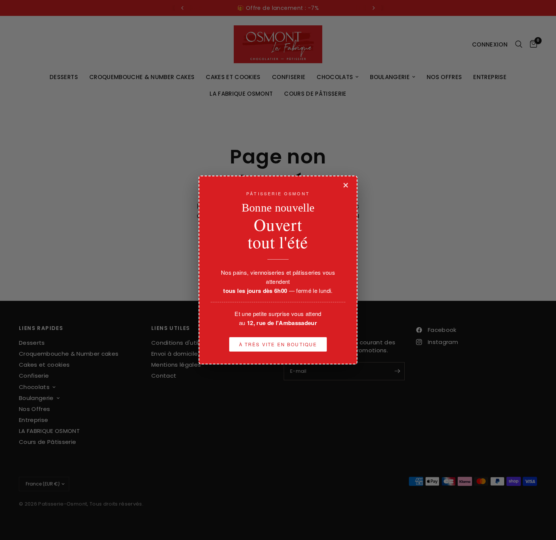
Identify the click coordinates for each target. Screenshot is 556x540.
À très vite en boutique (278, 344)
